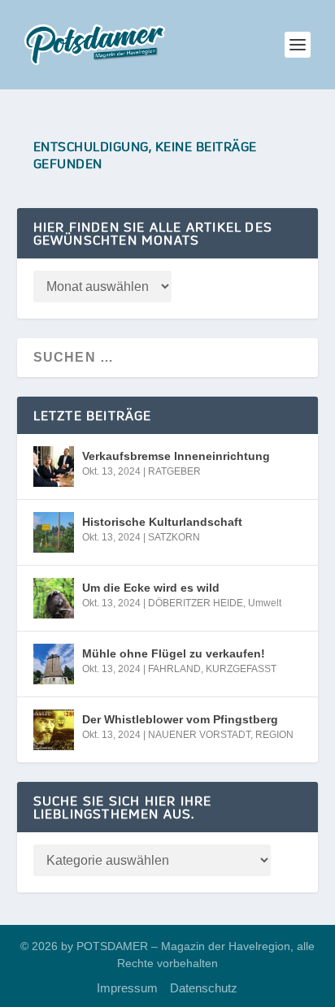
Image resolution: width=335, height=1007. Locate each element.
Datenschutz (203, 988)
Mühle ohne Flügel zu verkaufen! (173, 653)
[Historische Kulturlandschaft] (53, 532)
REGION (274, 734)
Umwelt (264, 603)
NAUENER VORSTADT (199, 734)
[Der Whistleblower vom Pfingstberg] (53, 730)
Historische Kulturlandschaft (162, 521)
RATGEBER (174, 471)
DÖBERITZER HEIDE (195, 603)
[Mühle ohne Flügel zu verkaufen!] (53, 664)
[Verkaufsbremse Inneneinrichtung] (53, 466)
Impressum (127, 988)
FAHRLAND (174, 669)
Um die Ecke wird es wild (151, 587)
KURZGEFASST (241, 669)
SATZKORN (174, 537)
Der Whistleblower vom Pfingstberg (180, 719)
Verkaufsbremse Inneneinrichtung (176, 455)
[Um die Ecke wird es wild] (53, 598)
